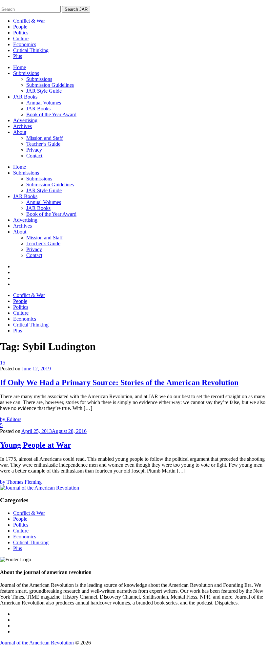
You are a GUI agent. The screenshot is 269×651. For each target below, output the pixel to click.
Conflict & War (29, 21)
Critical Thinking (31, 50)
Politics (20, 32)
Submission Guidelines (50, 85)
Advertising (25, 120)
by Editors (10, 419)
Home (19, 67)
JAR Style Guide (44, 91)
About (19, 132)
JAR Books (25, 97)
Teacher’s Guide (43, 144)
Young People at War (35, 445)
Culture (21, 38)
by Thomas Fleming (21, 482)
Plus (17, 56)
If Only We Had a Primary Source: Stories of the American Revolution (119, 382)
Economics (24, 44)
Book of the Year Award (51, 114)
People (20, 26)
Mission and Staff (44, 138)
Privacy (34, 150)
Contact (34, 155)
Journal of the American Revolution (37, 642)
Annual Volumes (43, 102)
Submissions (26, 73)
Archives (22, 126)
